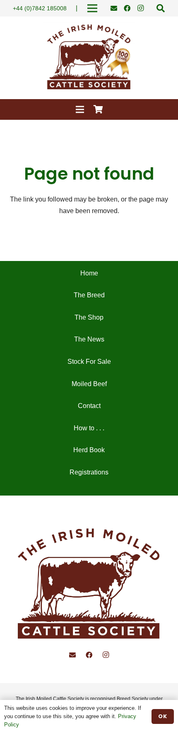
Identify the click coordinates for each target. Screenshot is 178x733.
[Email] (113, 8)
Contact (89, 405)
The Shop (89, 317)
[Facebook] (127, 8)
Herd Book (89, 449)
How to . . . (89, 428)
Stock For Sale (89, 361)
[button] (161, 8)
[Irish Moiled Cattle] (89, 585)
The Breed (89, 295)
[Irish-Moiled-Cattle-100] (89, 58)
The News (89, 339)
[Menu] (79, 109)
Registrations (89, 472)
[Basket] (98, 109)
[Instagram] (140, 8)
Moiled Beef (89, 383)
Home (89, 273)
